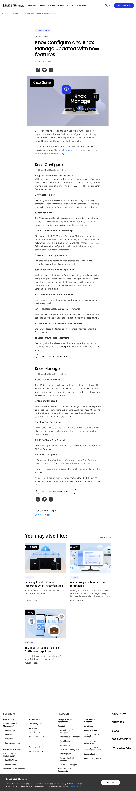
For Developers (121, 747)
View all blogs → (105, 537)
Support (117, 722)
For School (9, 739)
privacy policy (75, 786)
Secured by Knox (36, 724)
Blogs (71, 5)
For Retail (9, 734)
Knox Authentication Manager (68, 759)
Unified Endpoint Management (10, 725)
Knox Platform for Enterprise (67, 731)
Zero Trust (33, 728)
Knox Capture (65, 754)
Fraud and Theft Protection (14, 769)
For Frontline (10, 730)
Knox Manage (65, 741)
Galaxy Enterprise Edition (94, 758)
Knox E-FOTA (65, 745)
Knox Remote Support (69, 764)
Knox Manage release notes (47, 153)
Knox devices (34, 732)
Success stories (35, 747)
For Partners (81, 5)
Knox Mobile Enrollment (70, 737)
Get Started (124, 5)
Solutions (9, 713)
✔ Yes (38, 515)
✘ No (47, 515)
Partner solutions (36, 751)
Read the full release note (56, 357)
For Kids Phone (11, 760)
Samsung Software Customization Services (93, 748)
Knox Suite (62, 726)
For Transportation (12, 743)
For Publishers (11, 764)
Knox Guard (88, 726)
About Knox (32, 5)
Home (4, 13)
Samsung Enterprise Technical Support (92, 742)
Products (63, 713)
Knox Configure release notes (71, 150)
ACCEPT (110, 782)
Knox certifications (36, 736)
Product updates (42, 30)
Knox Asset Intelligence (69, 749)
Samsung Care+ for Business (91, 735)
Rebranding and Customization (9, 755)
